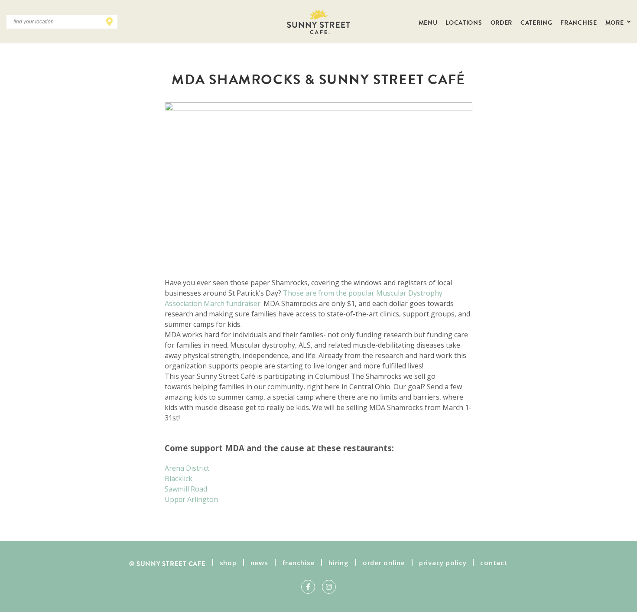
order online (384, 562)
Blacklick (178, 478)
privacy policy (443, 562)
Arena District (187, 468)
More (615, 21)
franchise (298, 562)
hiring (338, 562)
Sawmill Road (186, 489)
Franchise (578, 21)
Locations (463, 21)
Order (501, 21)
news (259, 562)
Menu (428, 21)
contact (493, 562)
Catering (536, 21)
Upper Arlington (191, 499)
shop (228, 562)
